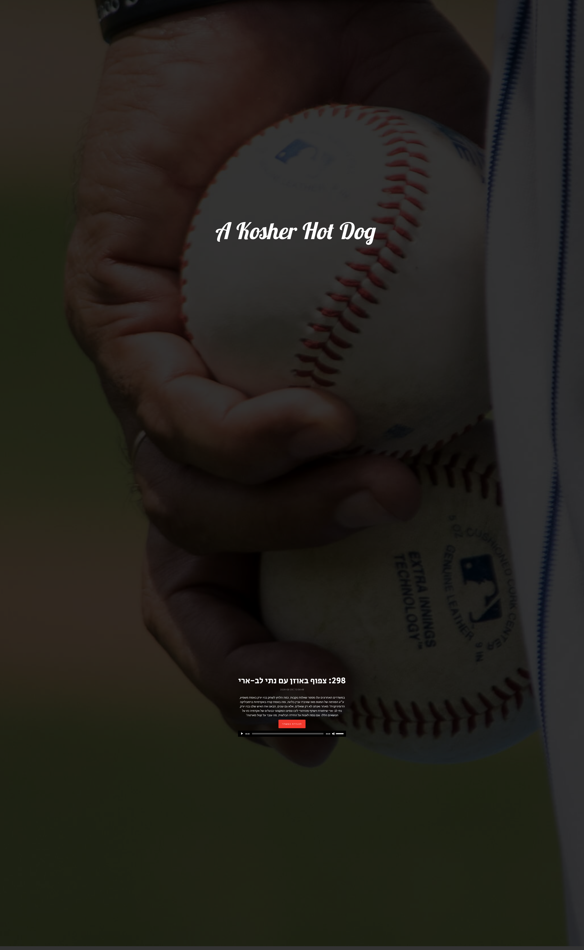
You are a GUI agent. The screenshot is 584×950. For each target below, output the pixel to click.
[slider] (340, 733)
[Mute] (333, 733)
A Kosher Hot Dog (294, 230)
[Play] (241, 733)
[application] (292, 734)
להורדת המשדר (292, 724)
